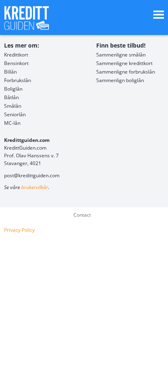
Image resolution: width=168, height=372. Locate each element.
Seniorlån (15, 114)
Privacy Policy (19, 229)
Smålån (12, 105)
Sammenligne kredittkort (124, 63)
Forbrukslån (17, 80)
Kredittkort (16, 54)
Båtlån (11, 97)
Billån (10, 71)
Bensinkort (16, 63)
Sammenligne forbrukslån (125, 71)
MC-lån (12, 123)
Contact (82, 214)
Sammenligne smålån (121, 54)
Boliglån (13, 88)
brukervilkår (34, 187)
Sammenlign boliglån (120, 80)
